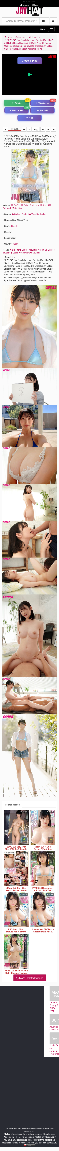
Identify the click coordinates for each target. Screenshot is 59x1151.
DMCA (52, 1008)
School (45, 205)
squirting (36, 252)
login (36, 4)
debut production (29, 249)
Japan (15, 243)
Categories (20, 37)
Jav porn (53, 1050)
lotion (15, 252)
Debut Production (31, 205)
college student (21, 214)
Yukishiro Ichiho (38, 214)
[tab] (12, 805)
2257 (52, 1011)
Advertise (54, 1026)
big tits (15, 249)
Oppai (14, 225)
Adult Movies (34, 37)
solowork (25, 252)
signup (25, 4)
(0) (37, 129)
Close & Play (29, 60)
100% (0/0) (16, 130)
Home (9, 37)
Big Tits (16, 205)
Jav (51, 1048)
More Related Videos (30, 978)
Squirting (18, 208)
